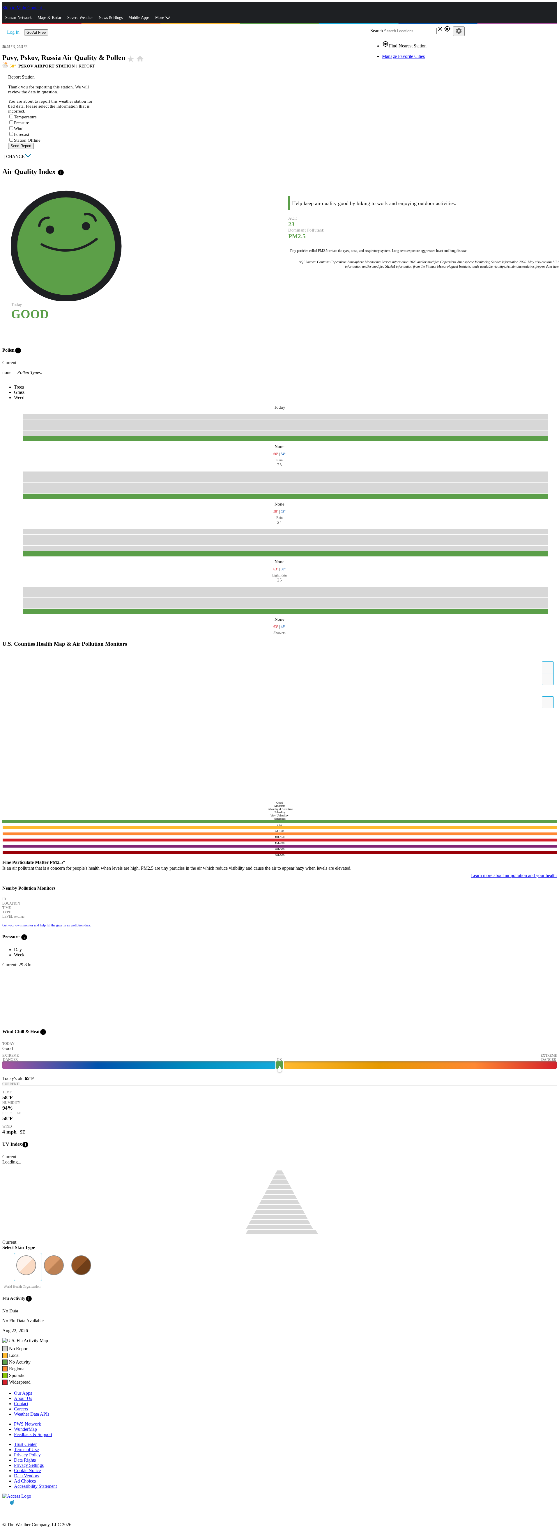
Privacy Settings (29, 1465)
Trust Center (25, 1444)
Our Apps (23, 1393)
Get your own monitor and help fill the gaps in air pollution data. (46, 925)
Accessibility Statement (35, 1486)
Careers (21, 1408)
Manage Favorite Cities (403, 56)
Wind (19, 128)
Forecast (21, 134)
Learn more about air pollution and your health (514, 875)
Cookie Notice (27, 1470)
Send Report (20, 146)
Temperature (25, 117)
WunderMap (25, 1429)
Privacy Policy (27, 1454)
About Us (23, 1398)
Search (376, 30)
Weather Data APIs (31, 1414)
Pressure (21, 122)
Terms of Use (26, 1449)
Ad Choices (25, 1480)
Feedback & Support (33, 1434)
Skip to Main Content (22, 7)
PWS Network (27, 1423)
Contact (21, 1403)
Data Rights (25, 1460)
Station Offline (27, 140)
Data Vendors (26, 1475)
